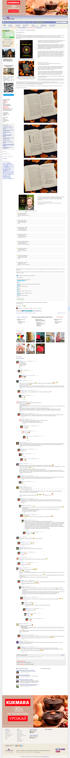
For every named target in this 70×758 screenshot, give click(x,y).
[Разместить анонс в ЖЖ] (31, 310)
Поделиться (5, 158)
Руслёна (20, 442)
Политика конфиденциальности (44, 750)
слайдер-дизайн (10, 174)
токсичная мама (34, 302)
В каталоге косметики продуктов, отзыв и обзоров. (33, 731)
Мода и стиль (19, 731)
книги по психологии (21, 302)
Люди (33, 22)
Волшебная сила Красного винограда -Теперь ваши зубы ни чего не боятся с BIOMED (8, 145)
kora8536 (20, 380)
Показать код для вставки (20, 299)
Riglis (20, 557)
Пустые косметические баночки (7, 173)
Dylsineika (20, 463)
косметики (18, 22)
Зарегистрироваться (21, 661)
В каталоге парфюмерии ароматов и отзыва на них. (34, 737)
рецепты (6, 174)
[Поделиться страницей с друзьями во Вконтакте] (22, 310)
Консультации (5, 119)
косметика (5, 166)
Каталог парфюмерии (7, 105)
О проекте (18, 750)
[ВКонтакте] (16, 745)
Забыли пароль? (5, 37)
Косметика (10, 24)
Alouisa (20, 401)
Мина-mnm (20, 623)
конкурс (6, 165)
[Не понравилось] (35, 361)
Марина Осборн (44, 302)
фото (13, 178)
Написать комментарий (20, 358)
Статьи (35, 27)
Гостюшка (20, 486)
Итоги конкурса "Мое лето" (7, 140)
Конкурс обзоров (6, 107)
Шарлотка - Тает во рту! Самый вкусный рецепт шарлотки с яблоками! (7, 135)
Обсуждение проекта (7, 110)
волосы (9, 162)
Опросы (4, 121)
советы (13, 174)
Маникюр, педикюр (20, 734)
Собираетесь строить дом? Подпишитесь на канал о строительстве (8, 60)
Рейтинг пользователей (9, 734)
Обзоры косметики (6, 27)
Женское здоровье (52, 24)
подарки (4, 171)
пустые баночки (11, 172)
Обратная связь (23, 750)
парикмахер (5, 170)
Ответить (24, 378)
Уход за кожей (18, 24)
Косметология (19, 736)
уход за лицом (9, 177)
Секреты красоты (19, 730)
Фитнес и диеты (19, 741)
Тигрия (22, 370)
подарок (7, 171)
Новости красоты (43, 24)
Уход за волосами (26, 24)
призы (8, 172)
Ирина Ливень (21, 547)
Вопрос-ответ (39, 27)
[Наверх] (69, 307)
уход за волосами (6, 176)
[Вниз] (69, 310)
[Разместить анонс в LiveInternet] (27, 310)
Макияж (33, 24)
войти (19, 662)
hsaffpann (23, 505)
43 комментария (39, 308)
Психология (21, 303)
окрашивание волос (6, 169)
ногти (13, 168)
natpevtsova (21, 641)
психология (40, 302)
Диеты (4, 118)
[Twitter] (20, 745)
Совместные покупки (40, 22)
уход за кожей (4, 177)
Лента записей (7, 22)
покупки (10, 171)
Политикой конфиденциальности (7, 46)
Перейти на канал (8, 94)
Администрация (6, 113)
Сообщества (5, 101)
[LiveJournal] (23, 745)
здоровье (7, 164)
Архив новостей (5, 117)
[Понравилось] (36, 361)
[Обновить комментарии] (69, 309)
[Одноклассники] (18, 745)
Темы (18, 729)
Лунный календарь (6, 120)
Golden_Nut (20, 308)
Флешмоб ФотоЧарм (5, 178)
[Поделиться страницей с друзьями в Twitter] (24, 310)
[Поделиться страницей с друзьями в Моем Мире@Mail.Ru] (23, 310)
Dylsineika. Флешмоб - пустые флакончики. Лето (7, 147)
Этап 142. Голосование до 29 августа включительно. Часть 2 (8, 138)
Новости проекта (30, 27)
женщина (4, 164)
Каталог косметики (6, 104)
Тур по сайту (5, 112)
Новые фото (5, 106)
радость (13, 173)
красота (8, 166)
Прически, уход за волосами (21, 735)
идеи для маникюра (11, 164)
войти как (22, 664)
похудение (12, 171)
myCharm (7, 729)
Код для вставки (37, 310)
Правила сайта (35, 750)
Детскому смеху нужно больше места (8, 66)
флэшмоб (10, 178)
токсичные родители (28, 302)
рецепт (4, 174)
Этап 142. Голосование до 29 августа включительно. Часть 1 (8, 130)
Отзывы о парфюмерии (22, 27)
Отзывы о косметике (13, 27)
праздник (4, 172)
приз (6, 172)
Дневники (5, 100)
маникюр (7, 167)
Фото (29, 22)
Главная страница (6, 99)
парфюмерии (24, 22)
